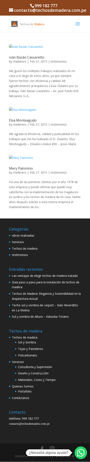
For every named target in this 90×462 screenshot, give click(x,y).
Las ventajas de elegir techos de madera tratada (45, 276)
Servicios (18, 242)
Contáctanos (20, 398)
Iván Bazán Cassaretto (26, 57)
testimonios (59, 61)
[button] (81, 452)
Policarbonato (27, 355)
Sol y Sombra (27, 342)
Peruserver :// (64, 456)
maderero (19, 61)
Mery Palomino (21, 168)
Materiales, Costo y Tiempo (37, 380)
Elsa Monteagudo (23, 120)
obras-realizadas (23, 235)
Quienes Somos (22, 386)
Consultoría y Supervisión (35, 367)
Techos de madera (24, 248)
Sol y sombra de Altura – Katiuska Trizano (40, 317)
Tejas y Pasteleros (30, 349)
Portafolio (25, 391)
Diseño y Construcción (33, 373)
